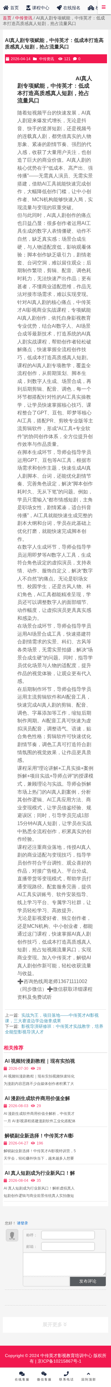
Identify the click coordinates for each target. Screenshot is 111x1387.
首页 (7, 17)
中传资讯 (23, 17)
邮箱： (32, 1246)
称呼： (32, 1235)
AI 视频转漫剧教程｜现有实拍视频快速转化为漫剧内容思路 (39, 1063)
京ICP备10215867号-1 (58, 1361)
